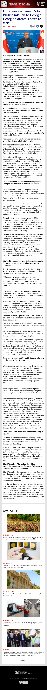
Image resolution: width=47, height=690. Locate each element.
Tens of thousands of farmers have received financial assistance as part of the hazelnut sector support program (23, 538)
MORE (23, 661)
